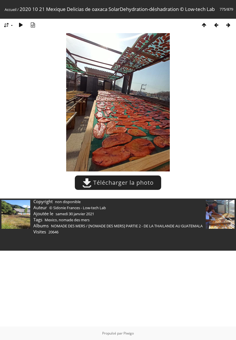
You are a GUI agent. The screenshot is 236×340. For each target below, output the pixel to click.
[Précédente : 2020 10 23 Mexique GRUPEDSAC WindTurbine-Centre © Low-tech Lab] (216, 25)
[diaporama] (21, 25)
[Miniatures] (204, 25)
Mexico (51, 219)
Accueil (10, 9)
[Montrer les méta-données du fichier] (33, 25)
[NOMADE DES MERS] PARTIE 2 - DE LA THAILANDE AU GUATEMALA (145, 225)
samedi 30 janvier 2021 (75, 213)
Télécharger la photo (123, 182)
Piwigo (128, 333)
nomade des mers (74, 219)
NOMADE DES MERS (68, 225)
